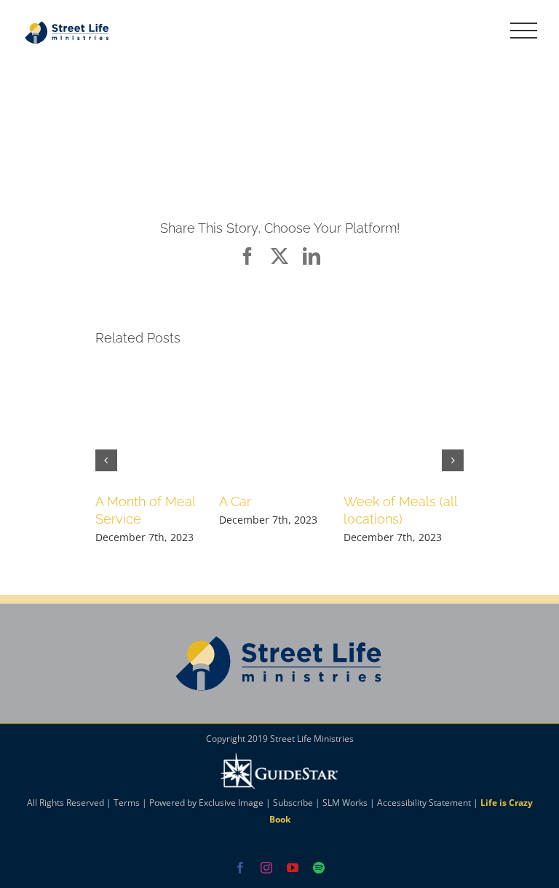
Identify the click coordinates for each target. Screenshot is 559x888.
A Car (235, 501)
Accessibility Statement (424, 802)
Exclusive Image (231, 802)
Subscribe (293, 802)
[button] (106, 460)
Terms (127, 802)
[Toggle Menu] (524, 31)
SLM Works (345, 802)
